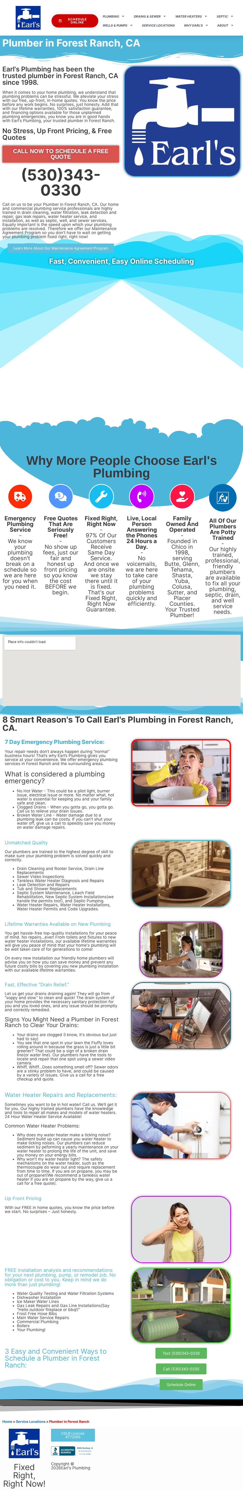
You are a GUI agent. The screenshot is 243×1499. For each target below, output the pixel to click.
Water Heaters (188, 16)
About (222, 25)
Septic (222, 16)
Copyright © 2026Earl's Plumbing (70, 1465)
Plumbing (111, 16)
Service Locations (158, 25)
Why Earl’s (193, 25)
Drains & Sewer (147, 16)
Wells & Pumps (115, 25)
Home (7, 1421)
